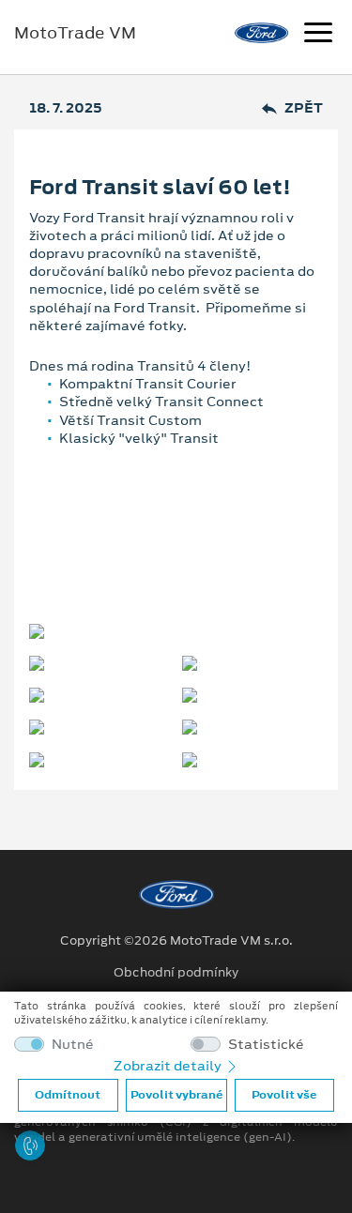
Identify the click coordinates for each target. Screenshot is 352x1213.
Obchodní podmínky (176, 972)
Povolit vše (284, 1094)
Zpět (303, 108)
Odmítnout (67, 1094)
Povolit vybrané (176, 1094)
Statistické (266, 1045)
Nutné (73, 1045)
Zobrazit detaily (169, 1065)
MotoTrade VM (75, 33)
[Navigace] (318, 35)
